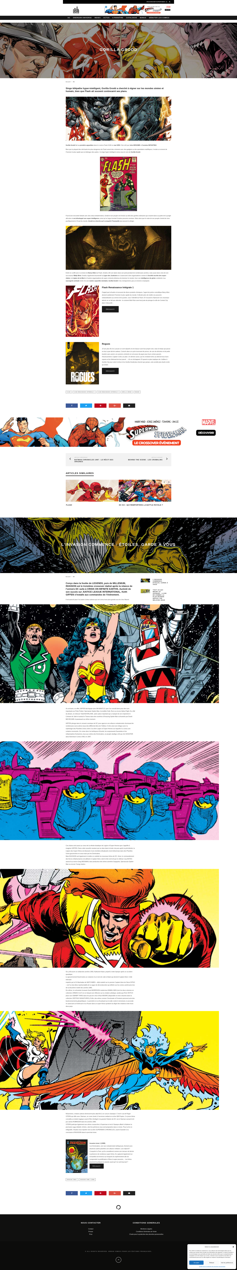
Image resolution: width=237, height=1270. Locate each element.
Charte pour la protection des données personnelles (212, 1266)
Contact (90, 1229)
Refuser (211, 1262)
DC (69, 18)
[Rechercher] (169, 2)
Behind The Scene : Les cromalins (145, 460)
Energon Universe (82, 18)
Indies (98, 18)
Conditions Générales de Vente (146, 1231)
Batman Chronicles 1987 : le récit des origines (93, 460)
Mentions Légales (146, 1229)
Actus (106, 18)
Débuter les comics (159, 18)
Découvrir (110, 309)
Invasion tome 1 (72, 1179)
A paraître (117, 18)
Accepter (196, 1262)
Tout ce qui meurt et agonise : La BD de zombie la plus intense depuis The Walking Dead (160, 595)
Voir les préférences (227, 1262)
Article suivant (157, 457)
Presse (90, 1231)
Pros (90, 1234)
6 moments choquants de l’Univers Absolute (89, 505)
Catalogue (131, 18)
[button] (233, 1247)
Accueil (68, 81)
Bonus (143, 18)
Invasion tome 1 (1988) (87, 1179)
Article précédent (81, 457)
